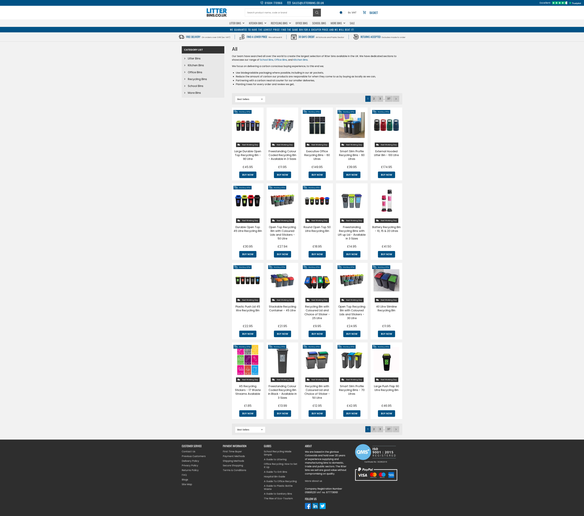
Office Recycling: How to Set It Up (280, 466)
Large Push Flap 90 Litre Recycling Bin (386, 388)
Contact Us (188, 451)
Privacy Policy (190, 465)
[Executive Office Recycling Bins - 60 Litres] (317, 125)
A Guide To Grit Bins (275, 472)
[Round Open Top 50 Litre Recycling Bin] (317, 201)
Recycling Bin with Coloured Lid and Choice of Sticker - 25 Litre (317, 312)
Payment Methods (234, 456)
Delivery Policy (190, 461)
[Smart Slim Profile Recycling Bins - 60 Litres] (351, 125)
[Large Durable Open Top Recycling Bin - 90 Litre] (247, 125)
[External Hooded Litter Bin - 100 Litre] (386, 125)
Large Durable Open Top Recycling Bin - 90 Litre (247, 155)
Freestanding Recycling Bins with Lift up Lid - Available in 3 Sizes (352, 233)
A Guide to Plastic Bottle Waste (278, 487)
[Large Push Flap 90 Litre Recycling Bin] (386, 360)
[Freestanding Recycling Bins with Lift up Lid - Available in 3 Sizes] (351, 201)
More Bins (336, 23)
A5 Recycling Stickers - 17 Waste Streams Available (248, 390)
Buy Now (247, 174)
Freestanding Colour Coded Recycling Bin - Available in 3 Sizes (282, 155)
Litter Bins (235, 23)
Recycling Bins (279, 23)
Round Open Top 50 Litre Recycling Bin (317, 229)
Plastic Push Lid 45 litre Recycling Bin (247, 308)
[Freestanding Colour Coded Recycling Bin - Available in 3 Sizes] (282, 125)
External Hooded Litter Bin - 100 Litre (386, 153)
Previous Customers (194, 456)
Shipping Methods (233, 461)
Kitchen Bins (256, 23)
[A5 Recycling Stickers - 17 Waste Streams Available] (247, 360)
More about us (313, 481)
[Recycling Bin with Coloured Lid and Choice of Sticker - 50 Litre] (317, 360)
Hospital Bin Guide (274, 476)
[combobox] (279, 13)
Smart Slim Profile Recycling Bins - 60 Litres (352, 155)
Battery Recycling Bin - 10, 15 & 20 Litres (386, 229)
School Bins (319, 23)
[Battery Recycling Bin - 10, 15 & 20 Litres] (386, 201)
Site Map (187, 484)
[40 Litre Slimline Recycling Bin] (386, 280)
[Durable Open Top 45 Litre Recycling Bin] (247, 201)
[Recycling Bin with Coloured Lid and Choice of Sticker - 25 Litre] (317, 280)
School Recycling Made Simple (277, 453)
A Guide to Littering (275, 459)
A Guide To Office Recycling (280, 481)
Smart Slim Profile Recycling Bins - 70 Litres (352, 390)
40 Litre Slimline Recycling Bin (386, 308)
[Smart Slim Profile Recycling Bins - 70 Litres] (351, 360)
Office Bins (301, 23)
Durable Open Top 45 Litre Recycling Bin (248, 229)
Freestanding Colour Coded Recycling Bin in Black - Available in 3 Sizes (282, 392)
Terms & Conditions (234, 470)
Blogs (185, 479)
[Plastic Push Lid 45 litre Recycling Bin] (247, 280)
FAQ (184, 475)
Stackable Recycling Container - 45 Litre (282, 308)
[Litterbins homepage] (216, 16)
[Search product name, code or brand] (317, 13)
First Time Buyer (232, 451)
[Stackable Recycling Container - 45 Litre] (282, 280)
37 (388, 98)
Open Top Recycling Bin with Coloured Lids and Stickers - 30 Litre (351, 312)
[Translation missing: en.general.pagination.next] (396, 99)
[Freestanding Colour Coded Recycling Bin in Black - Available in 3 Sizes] (282, 360)
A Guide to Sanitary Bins (278, 493)
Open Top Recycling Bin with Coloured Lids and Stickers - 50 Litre (282, 233)
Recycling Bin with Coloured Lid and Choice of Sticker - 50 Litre (317, 392)
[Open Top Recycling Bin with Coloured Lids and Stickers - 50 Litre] (282, 201)
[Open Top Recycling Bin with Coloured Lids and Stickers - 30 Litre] (351, 280)
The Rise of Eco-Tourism (278, 498)
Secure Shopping (233, 465)
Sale (352, 23)
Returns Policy (190, 470)
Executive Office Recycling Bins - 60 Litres (317, 155)
